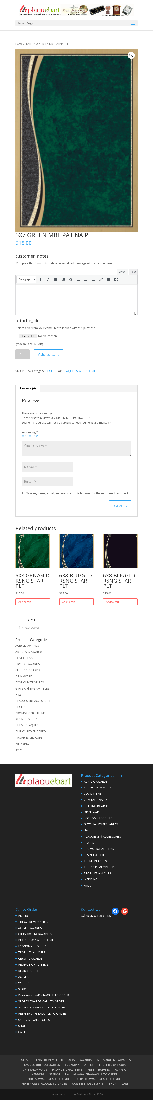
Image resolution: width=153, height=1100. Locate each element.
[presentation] (26, 279)
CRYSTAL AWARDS (27, 664)
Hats (18, 694)
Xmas (19, 750)
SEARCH (23, 989)
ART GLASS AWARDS (29, 652)
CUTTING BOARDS (27, 670)
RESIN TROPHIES (26, 719)
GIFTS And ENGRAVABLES (32, 688)
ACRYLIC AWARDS (27, 645)
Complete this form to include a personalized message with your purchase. (64, 263)
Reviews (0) (28, 388)
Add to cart (48, 354)
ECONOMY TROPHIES (29, 682)
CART (21, 1032)
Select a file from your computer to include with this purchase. (56, 336)
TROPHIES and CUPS (28, 737)
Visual (122, 272)
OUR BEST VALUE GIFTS (34, 1020)
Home (19, 44)
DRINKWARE (23, 676)
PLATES (29, 44)
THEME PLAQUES (26, 725)
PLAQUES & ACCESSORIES (80, 371)
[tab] (27, 388)
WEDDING (22, 744)
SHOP (22, 1026)
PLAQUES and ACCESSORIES (33, 701)
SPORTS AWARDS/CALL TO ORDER (41, 1001)
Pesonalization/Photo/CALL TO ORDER (43, 995)
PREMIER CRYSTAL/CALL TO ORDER (42, 1013)
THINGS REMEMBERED (30, 731)
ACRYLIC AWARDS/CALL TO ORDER (41, 1007)
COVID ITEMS (24, 658)
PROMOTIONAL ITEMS (30, 713)
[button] (26, 279)
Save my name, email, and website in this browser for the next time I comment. (77, 493)
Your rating (30, 432)
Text (133, 272)
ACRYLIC (23, 977)
